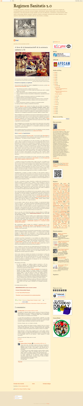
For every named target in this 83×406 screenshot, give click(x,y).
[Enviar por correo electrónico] (22, 302)
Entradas (16, 396)
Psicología (55, 217)
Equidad (59, 196)
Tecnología (55, 224)
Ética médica (58, 199)
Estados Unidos (62, 198)
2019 (55, 79)
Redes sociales (61, 218)
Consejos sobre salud (57, 191)
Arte (54, 185)
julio (56, 97)
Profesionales (65, 215)
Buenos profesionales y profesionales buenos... (62, 258)
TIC (53, 225)
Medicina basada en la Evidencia (58, 210)
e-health (68, 193)
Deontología (60, 192)
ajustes (64, 183)
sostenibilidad (63, 223)
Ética (19, 303)
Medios (67, 210)
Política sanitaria (60, 214)
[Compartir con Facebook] (26, 302)
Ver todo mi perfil (56, 158)
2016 (55, 84)
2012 (55, 111)
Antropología (66, 184)
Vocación (64, 227)
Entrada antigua (47, 383)
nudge (36, 198)
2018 (55, 80)
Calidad (66, 185)
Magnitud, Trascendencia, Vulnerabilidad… (62, 234)
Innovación (66, 206)
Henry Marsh (45, 135)
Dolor (64, 193)
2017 (55, 82)
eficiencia (60, 195)
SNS (66, 222)
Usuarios (55, 227)
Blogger (48, 403)
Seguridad (65, 221)
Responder (20, 361)
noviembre (57, 87)
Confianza (66, 190)
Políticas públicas (56, 215)
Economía (62, 194)
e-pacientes (57, 194)
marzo (56, 102)
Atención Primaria (60, 185)
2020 (55, 77)
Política (68, 212)
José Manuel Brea (21, 310)
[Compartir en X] (25, 302)
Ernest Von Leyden (36, 242)
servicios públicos (57, 222)
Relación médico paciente (41, 303)
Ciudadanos (55, 189)
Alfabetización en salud (57, 184)
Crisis (66, 191)
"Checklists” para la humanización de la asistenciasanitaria (28, 295)
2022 (55, 74)
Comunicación (64, 189)
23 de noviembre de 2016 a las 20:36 (31, 310)
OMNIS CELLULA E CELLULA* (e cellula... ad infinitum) (63, 242)
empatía (20, 133)
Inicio (33, 383)
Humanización (28, 303)
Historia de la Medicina (59, 204)
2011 (55, 113)
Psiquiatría (60, 217)
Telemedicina (66, 224)
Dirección (60, 193)
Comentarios (17, 398)
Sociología (55, 223)
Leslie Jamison (35, 157)
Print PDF (19, 300)
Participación (55, 212)
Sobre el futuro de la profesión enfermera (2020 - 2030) (63, 250)
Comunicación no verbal (57, 190)
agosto (56, 96)
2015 (55, 106)
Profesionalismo (34, 303)
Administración (56, 183)
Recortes (55, 218)
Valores (60, 227)
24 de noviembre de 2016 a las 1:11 (39, 343)
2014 (55, 108)
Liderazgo (59, 207)
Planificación (61, 212)
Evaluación (66, 199)
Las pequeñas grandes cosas (42, 196)
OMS (58, 211)
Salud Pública (58, 221)
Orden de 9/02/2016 (35, 269)
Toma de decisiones (62, 225)
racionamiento (65, 217)
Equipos (64, 196)
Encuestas (66, 195)
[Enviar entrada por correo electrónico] (43, 300)
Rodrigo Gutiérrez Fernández (26, 343)
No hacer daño (30, 135)
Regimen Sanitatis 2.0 (33, 5)
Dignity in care (23, 106)
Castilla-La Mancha (65, 186)
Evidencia (54, 200)
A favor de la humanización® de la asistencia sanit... (61, 89)
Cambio (54, 186)
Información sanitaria (58, 206)
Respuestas (21, 341)
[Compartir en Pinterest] (27, 302)
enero (56, 104)
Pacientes (64, 211)
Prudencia (65, 216)
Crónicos (54, 192)
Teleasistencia (61, 224)
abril (56, 101)
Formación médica (61, 200)
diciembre (57, 85)
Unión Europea (65, 226)
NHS (54, 211)
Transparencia (55, 226)
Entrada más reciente (19, 383)
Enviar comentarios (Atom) (23, 386)
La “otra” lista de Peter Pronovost (23, 292)
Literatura (65, 207)
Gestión (60, 201)
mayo (56, 99)
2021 (55, 75)
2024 (55, 72)
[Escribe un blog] (24, 302)
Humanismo (23, 303)
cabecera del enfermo (37, 130)
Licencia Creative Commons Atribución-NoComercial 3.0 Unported (60, 165)
